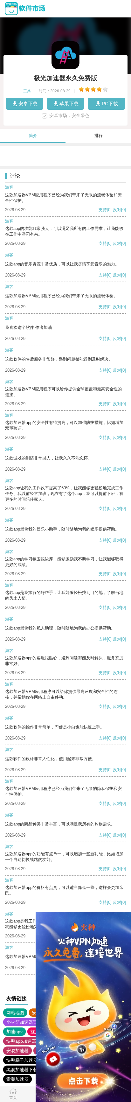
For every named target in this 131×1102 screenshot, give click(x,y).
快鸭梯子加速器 (22, 1060)
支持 (103, 209)
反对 (117, 209)
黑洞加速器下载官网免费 (30, 1069)
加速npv (14, 1031)
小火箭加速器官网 (24, 1022)
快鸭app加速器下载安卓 (30, 1041)
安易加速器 (17, 1050)
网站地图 (15, 1012)
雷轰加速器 (17, 1079)
